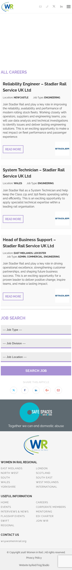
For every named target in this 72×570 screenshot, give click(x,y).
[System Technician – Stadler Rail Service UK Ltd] (62, 224)
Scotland (43, 473)
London (42, 468)
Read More (13, 149)
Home (5, 502)
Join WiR (42, 520)
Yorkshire (8, 486)
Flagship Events (13, 516)
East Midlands (11, 468)
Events (6, 507)
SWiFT (5, 520)
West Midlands (47, 482)
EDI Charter (45, 516)
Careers (42, 502)
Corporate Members (51, 507)
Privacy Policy (34, 557)
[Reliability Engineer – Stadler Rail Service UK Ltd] (62, 155)
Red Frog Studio (40, 565)
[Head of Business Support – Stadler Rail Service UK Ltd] (62, 301)
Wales (5, 482)
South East (44, 477)
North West (10, 473)
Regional (7, 525)
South (5, 477)
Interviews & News (15, 511)
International (46, 486)
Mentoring (44, 511)
